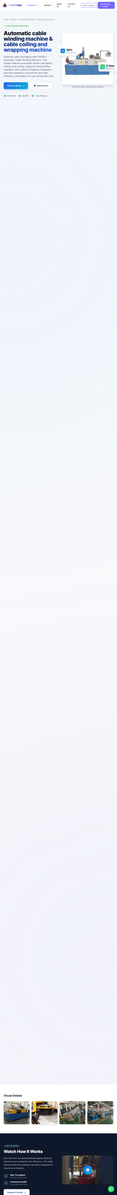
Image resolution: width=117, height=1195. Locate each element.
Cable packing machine (45, 19)
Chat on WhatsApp (97, 1179)
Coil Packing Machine (27, 19)
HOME (19, 5)
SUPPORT (47, 5)
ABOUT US (59, 5)
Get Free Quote (14, 86)
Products (13, 19)
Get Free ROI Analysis (105, 5)
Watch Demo (42, 86)
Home (6, 19)
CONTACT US (71, 5)
